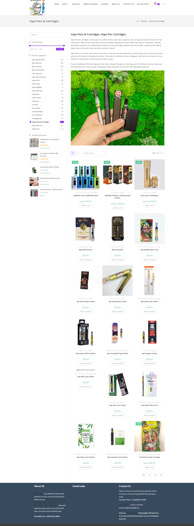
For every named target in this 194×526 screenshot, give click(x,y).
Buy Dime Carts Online (149, 301)
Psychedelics (36, 108)
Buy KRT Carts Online (86, 377)
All (163, 153)
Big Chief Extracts (85, 250)
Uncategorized (37, 118)
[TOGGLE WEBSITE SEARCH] (163, 4)
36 (160, 153)
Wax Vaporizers (37, 125)
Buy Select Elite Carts (149, 405)
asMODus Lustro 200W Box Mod (85, 195)
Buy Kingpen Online (149, 353)
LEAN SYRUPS (36, 98)
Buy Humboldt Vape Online (117, 353)
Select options (85, 260)
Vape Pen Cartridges (113, 34)
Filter (60, 49)
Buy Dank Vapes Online (86, 301)
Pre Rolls (35, 105)
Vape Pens (62, 499)
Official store (132, 513)
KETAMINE (35, 94)
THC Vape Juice (40, 502)
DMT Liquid (36, 84)
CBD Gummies (53, 502)
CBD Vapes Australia (38, 77)
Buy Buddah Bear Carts (149, 250)
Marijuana (35, 101)
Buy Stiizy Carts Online (85, 457)
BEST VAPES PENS (38, 70)
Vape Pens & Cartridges (156, 21)
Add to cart (85, 205)
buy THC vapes (51, 499)
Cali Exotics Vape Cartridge (149, 457)
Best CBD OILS (37, 63)
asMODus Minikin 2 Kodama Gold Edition (117, 196)
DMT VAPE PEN (37, 91)
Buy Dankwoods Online (118, 301)
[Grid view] (73, 153)
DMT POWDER (37, 87)
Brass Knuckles (117, 250)
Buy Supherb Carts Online (118, 457)
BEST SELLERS (79, 193)
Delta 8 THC (36, 80)
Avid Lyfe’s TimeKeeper (149, 195)
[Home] (138, 21)
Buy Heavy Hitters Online (85, 353)
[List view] (78, 153)
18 (157, 153)
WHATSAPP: (124, 505)
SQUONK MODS (37, 112)
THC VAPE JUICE (37, 115)
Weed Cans (36, 129)
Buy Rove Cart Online (117, 405)
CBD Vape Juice (37, 73)
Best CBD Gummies (38, 60)
